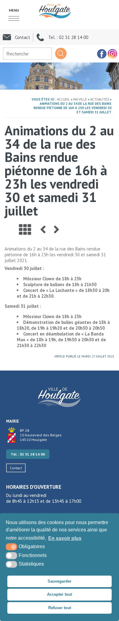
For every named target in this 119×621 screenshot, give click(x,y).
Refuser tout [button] (59, 607)
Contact (16, 468)
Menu (14, 10)
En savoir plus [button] (64, 538)
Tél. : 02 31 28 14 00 (28, 454)
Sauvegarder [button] (59, 581)
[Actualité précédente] (43, 229)
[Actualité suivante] (56, 229)
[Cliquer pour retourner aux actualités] (25, 229)
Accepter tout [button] (59, 594)
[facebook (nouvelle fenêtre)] (101, 54)
